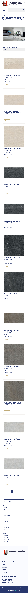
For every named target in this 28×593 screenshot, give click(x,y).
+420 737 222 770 (8, 580)
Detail (6, 84)
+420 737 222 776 (8, 579)
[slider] (3, 499)
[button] (4, 10)
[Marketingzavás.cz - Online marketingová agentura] (14, 591)
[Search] (23, 10)
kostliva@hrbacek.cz (9, 582)
